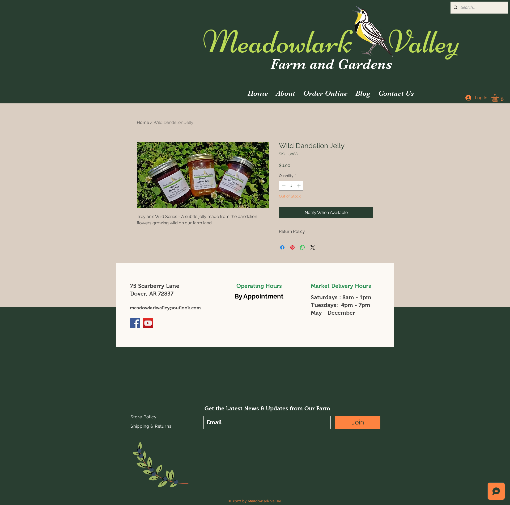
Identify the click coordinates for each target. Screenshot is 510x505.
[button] (499, 98)
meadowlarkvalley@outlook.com (165, 307)
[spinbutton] (291, 185)
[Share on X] (312, 247)
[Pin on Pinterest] (292, 247)
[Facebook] (135, 323)
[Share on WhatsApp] (302, 247)
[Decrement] (283, 185)
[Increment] (299, 185)
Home (143, 122)
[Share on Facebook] (282, 247)
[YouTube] (148, 323)
